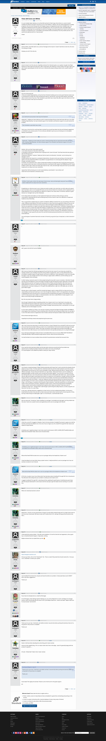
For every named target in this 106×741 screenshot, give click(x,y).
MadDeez (15, 253)
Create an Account (90, 719)
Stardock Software (18, 15)
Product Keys (89, 721)
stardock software (90, 104)
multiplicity (86, 106)
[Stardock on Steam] (92, 68)
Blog (43, 1)
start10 (91, 110)
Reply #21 (23, 573)
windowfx (89, 115)
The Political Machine (39, 724)
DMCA (57, 738)
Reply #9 (23, 268)
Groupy (11, 726)
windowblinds (85, 103)
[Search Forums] (95, 1)
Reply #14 (23, 419)
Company (64, 714)
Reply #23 (23, 620)
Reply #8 (23, 245)
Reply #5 (23, 136)
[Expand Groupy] (79, 35)
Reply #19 (23, 532)
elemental (87, 116)
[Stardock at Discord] (84, 71)
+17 (15, 338)
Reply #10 (23, 323)
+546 (15, 128)
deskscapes (84, 108)
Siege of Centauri (39, 728)
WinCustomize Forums (43, 44)
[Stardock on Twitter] (81, 68)
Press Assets (64, 724)
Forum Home (15, 7)
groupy (90, 106)
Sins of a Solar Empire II (40, 721)
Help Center (89, 716)
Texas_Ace (15, 52)
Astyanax (15, 330)
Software (22, 1)
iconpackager (81, 113)
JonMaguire (15, 581)
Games (27, 1)
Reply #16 (23, 466)
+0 (15, 33)
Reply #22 (23, 593)
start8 (80, 108)
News (39, 1)
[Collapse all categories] (94, 22)
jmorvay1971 (15, 372)
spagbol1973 (15, 539)
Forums (63, 729)
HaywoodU (15, 98)
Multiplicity (12, 724)
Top (74, 44)
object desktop (81, 116)
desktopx (80, 111)
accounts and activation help (83, 110)
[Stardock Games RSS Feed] (91, 71)
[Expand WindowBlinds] (79, 49)
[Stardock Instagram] (90, 68)
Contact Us (64, 728)
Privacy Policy (45, 738)
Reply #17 (23, 488)
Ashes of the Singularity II (40, 716)
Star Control (38, 723)
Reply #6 (23, 177)
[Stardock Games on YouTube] (85, 68)
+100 (15, 607)
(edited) (51, 419)
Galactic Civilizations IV (40, 719)
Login (24, 7)
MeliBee (15, 185)
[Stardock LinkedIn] (88, 71)
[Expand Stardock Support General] (79, 27)
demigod (84, 115)
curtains (85, 118)
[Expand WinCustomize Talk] (79, 47)
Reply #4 (23, 113)
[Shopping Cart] (93, 1)
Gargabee (15, 601)
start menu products (82, 104)
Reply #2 (23, 62)
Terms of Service (52, 738)
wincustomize (85, 111)
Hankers (15, 120)
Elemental (37, 718)
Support (47, 1)
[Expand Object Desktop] (79, 25)
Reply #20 (23, 552)
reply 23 (34, 667)
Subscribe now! (86, 62)
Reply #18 (23, 510)
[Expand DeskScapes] (79, 32)
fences (80, 103)
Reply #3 (23, 91)
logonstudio (81, 118)
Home (12, 15)
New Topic (71, 5)
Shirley (15, 559)
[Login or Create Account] (90, 1)
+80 (15, 193)
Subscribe (92, 732)
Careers (63, 721)
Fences (11, 721)
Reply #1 (23, 44)
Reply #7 (23, 223)
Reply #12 (23, 364)
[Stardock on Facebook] (83, 68)
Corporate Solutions (14, 718)
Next (72, 42)
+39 (15, 654)
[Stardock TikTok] (86, 71)
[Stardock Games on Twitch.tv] (87, 68)
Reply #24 (23, 640)
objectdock (80, 106)
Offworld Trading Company (40, 726)
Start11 (11, 719)
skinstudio (90, 113)
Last (74, 42)
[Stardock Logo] (14, 1)
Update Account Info (91, 724)
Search (20, 7)
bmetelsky (15, 405)
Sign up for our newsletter (67, 732)
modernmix (91, 118)
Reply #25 (23, 662)
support (80, 120)
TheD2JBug (15, 648)
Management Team (65, 719)
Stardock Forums (38, 20)
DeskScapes (12, 723)
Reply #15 (23, 441)
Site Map (61, 738)
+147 (15, 261)
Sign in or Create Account (29, 705)
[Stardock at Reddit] (82, 71)
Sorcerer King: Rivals (39, 729)
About (63, 716)
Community (33, 1)
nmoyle (15, 276)
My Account (89, 718)
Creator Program (65, 726)
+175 (15, 565)
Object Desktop (25, 15)
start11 (86, 113)
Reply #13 (23, 398)
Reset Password (90, 723)
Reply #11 (23, 344)
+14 (15, 411)
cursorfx (80, 115)
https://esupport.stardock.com (29, 554)
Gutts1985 (15, 25)
